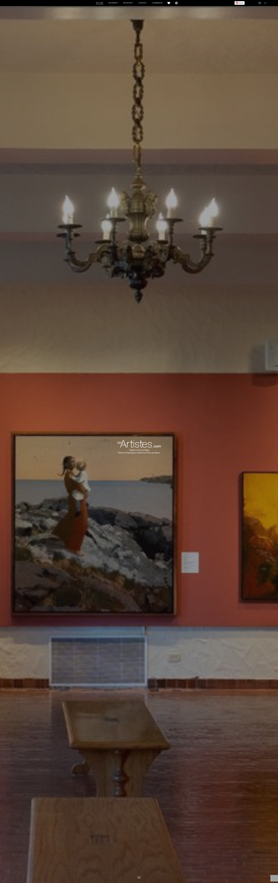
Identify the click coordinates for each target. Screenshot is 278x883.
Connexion (157, 3)
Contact (142, 3)
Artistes (127, 3)
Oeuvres (112, 3)
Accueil (99, 3)
